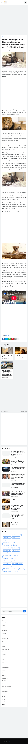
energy (5, 540)
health (16, 545)
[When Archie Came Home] (7, 350)
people (13, 558)
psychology (6, 563)
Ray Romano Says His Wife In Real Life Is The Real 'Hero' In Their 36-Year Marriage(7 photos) (18, 516)
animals (8, 36)
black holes (6, 537)
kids (5, 553)
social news (6, 568)
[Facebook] (3, 339)
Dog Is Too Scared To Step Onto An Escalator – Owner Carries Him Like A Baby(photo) (17, 507)
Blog (8, 741)
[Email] (15, 339)
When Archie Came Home (7, 356)
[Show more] (18, 339)
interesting (6, 550)
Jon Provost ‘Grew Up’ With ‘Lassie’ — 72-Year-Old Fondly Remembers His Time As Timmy (18, 453)
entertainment (14, 540)
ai (4, 534)
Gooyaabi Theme (22, 741)
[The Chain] (21, 350)
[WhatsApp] (9, 339)
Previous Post (5, 411)
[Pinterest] (12, 339)
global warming (7, 545)
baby (19, 534)
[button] (2, 2)
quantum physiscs (17, 563)
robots (5, 566)
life (10, 553)
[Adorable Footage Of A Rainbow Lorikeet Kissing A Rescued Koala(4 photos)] (6, 461)
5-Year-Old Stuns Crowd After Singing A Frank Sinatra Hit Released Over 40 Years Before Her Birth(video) (18, 485)
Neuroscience (7, 555)
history (16, 547)
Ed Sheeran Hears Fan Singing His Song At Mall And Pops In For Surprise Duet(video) (18, 493)
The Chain (18, 355)
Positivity (15, 560)
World (16, 571)
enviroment (6, 542)
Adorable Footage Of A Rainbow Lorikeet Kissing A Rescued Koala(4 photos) (17, 461)
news (16, 555)
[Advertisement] (14, 20)
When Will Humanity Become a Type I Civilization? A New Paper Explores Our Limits (18, 469)
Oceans (5, 558)
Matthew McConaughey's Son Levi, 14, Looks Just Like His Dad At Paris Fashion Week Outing (18, 476)
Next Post (23, 411)
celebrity (15, 537)
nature (16, 553)
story (21, 568)
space (14, 568)
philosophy (6, 560)
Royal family (13, 566)
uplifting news (7, 571)
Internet (16, 550)
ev (14, 542)
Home (3, 36)
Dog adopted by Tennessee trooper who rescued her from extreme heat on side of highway (7, 373)
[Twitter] (6, 339)
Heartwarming (7, 547)
